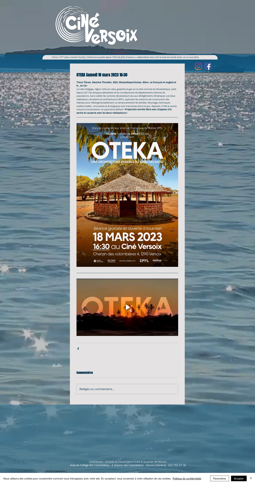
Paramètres (219, 478)
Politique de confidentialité (187, 478)
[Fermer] (251, 478)
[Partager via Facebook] (78, 348)
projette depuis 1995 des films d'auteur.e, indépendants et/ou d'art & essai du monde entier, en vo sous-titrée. (150, 57)
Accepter (239, 478)
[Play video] (127, 307)
